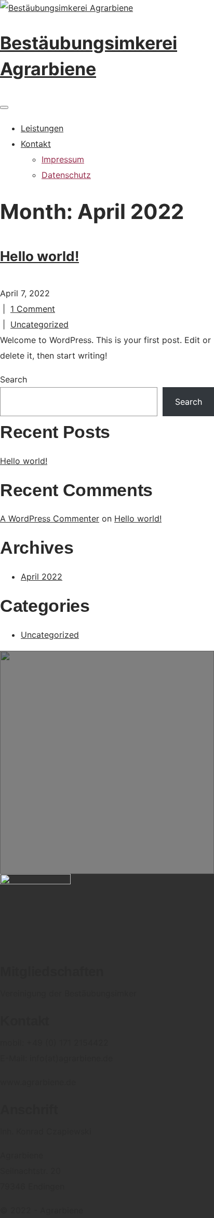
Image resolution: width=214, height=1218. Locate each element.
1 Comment (32, 309)
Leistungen (42, 128)
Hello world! (39, 256)
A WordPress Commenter (49, 518)
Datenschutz (66, 175)
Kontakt (36, 144)
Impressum (63, 159)
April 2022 (41, 576)
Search (13, 379)
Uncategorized (39, 324)
